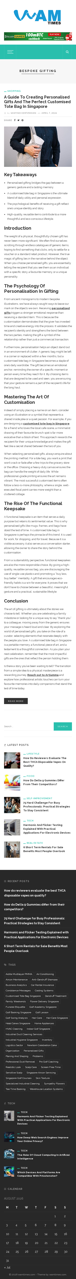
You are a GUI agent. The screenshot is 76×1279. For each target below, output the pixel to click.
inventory (47, 1039)
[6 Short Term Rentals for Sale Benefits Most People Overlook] (12, 849)
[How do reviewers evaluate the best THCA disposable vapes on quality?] (12, 760)
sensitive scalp (14, 1072)
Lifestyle (33, 753)
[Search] (67, 52)
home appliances (44, 1023)
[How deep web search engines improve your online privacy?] (9, 1136)
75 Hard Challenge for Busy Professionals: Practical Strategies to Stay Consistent (46, 806)
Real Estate (35, 843)
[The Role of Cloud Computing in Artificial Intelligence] (9, 1154)
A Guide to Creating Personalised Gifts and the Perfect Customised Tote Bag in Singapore (37, 102)
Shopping (14, 91)
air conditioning (45, 974)
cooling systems (44, 990)
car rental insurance (42, 985)
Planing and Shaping (17, 1056)
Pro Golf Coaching (48, 1061)
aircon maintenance (17, 979)
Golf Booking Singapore (18, 1012)
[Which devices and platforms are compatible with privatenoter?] (9, 1171)
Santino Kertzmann (23, 113)
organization (12, 1050)
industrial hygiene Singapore (22, 1039)
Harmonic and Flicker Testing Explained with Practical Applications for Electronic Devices (47, 828)
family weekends (16, 1001)
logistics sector (14, 1045)
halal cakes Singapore (18, 1023)
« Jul (7, 1267)
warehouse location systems (46, 1089)
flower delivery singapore (44, 1001)
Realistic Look (13, 1067)
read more (16, 701)
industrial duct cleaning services (24, 1034)
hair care (37, 1017)
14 (46, 1234)
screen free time (51, 1067)
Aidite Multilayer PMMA (19, 974)
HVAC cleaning (14, 1028)
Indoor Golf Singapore (38, 1028)
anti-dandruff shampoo (45, 979)
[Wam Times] (38, 15)
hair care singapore (57, 1017)
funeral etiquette (15, 1007)
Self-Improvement (39, 798)
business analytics (16, 985)
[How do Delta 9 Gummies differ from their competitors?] (12, 782)
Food (31, 776)
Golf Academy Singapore (43, 1007)
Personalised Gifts (34, 1050)
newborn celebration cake (42, 1045)
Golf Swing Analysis (17, 1017)
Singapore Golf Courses (18, 1078)
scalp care (31, 1067)
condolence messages (18, 990)
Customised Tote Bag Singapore (23, 996)
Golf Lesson (41, 1012)
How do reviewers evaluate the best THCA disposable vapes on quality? (44, 762)
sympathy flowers (54, 1083)
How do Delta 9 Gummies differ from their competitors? (34, 907)
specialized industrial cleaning (23, 1083)
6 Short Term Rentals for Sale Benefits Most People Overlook (35, 949)
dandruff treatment (55, 996)
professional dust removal (20, 1061)
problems (38, 1056)
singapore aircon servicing (41, 1072)
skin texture (43, 1078)
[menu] (9, 51)
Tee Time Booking (16, 1089)
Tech (30, 820)
